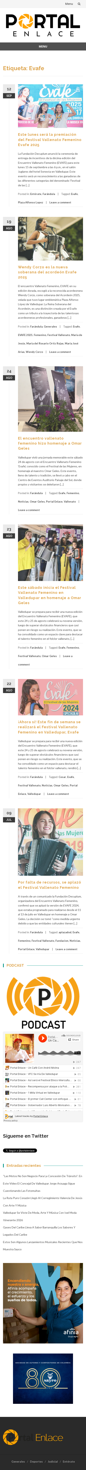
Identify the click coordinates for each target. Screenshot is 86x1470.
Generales (50, 326)
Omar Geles (37, 501)
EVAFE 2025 (25, 335)
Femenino (40, 335)
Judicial (53, 1461)
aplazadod (65, 932)
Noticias (23, 501)
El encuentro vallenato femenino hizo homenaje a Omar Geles (50, 443)
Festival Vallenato (58, 335)
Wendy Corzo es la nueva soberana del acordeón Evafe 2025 (47, 272)
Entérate (35, 194)
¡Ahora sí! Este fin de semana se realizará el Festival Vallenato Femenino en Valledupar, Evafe (49, 727)
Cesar (62, 777)
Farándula (49, 194)
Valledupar (34, 793)
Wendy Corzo (34, 351)
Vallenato (70, 501)
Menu (69, 4)
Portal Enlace (54, 501)
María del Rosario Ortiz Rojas (45, 343)
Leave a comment (60, 202)
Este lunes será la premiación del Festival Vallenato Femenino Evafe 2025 (50, 139)
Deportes (36, 1461)
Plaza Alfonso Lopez (30, 202)
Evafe (74, 194)
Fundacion (61, 940)
